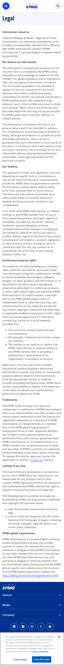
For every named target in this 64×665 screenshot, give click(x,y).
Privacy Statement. (41, 651)
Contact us (36, 460)
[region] (32, 648)
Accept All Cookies (42, 659)
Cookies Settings (20, 659)
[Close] (59, 637)
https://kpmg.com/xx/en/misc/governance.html (30, 575)
